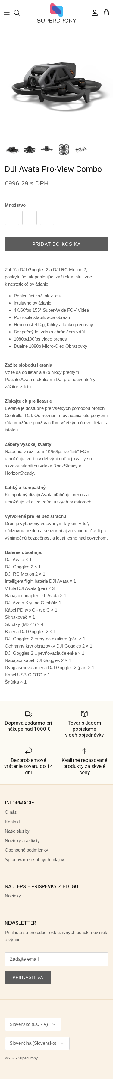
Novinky (13, 895)
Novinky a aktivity (22, 840)
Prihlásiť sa (28, 977)
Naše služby (17, 831)
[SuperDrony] (56, 13)
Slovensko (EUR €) (29, 1024)
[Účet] (93, 12)
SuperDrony (27, 1058)
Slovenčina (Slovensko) (33, 1043)
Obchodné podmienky (26, 849)
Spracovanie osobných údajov (34, 859)
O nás (11, 812)
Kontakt (12, 821)
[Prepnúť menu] (6, 12)
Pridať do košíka (56, 244)
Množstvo (15, 205)
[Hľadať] (20, 12)
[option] (56, 82)
